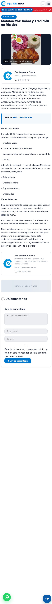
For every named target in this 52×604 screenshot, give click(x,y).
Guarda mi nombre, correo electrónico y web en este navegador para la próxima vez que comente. (25, 353)
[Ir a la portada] (3, 3)
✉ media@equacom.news (25, 76)
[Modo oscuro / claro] (43, 3)
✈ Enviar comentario (18, 361)
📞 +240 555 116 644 (23, 80)
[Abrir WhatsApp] (7, 597)
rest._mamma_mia (22, 117)
